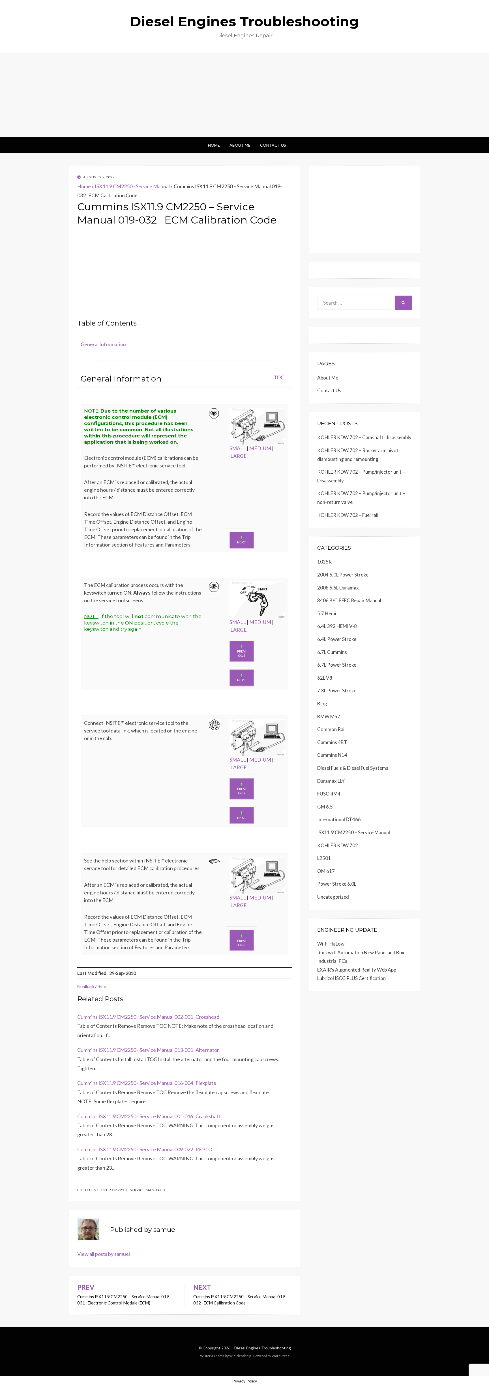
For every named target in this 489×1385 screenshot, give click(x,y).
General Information (103, 344)
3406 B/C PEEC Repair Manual (349, 600)
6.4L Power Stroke (336, 639)
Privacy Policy (244, 1381)
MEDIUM (260, 448)
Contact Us (273, 145)
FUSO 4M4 (328, 794)
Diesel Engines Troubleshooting (244, 21)
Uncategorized (333, 897)
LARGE (238, 456)
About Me (240, 145)
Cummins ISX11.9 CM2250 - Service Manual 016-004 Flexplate (146, 1083)
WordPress (280, 1356)
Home (214, 145)
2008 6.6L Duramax (338, 588)
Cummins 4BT (332, 742)
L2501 (324, 858)
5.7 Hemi (326, 613)
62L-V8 (324, 678)
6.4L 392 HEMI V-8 (337, 626)
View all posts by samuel (103, 1254)
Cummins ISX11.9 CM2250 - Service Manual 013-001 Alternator (148, 1050)
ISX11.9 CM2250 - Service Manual (132, 186)
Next (241, 542)
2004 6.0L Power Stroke (342, 575)
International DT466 (339, 819)
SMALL (238, 448)
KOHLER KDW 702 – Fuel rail (347, 515)
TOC (279, 377)
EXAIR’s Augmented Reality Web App (356, 970)
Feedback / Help (91, 986)
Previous (241, 653)
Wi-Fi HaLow (330, 944)
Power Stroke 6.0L (336, 884)
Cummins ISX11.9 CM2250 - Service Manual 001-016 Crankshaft (148, 1116)
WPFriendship (240, 1356)
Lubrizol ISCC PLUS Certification (351, 978)
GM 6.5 (325, 807)
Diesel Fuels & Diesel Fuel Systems (352, 768)
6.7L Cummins (332, 652)
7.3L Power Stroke (336, 690)
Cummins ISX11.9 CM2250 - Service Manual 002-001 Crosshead (148, 1017)
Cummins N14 (332, 755)
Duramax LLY (331, 781)
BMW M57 (328, 716)
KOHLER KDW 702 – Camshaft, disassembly (364, 437)
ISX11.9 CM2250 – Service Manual (353, 832)
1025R (324, 562)
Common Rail (331, 729)
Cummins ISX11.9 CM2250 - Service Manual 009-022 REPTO (144, 1149)
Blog (322, 703)
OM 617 (326, 871)
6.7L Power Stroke (336, 665)
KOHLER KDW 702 (337, 845)
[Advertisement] (244, 95)
